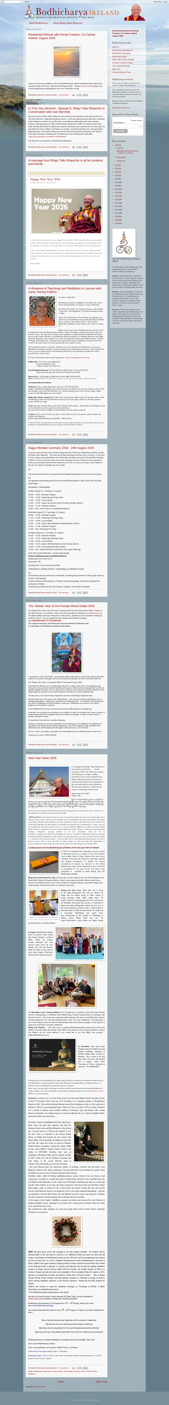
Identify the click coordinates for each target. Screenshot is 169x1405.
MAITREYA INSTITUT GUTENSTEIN (46, 621)
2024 (117, 169)
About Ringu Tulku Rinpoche (68, 23)
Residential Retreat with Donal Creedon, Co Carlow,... (127, 152)
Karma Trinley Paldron (89, 1371)
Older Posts (101, 1382)
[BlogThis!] (80, 95)
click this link (85, 86)
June (119, 148)
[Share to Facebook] (84, 95)
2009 (117, 220)
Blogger (95, 1400)
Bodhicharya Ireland (119, 56)
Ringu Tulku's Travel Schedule (123, 60)
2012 (117, 210)
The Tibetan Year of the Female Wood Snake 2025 (61, 606)
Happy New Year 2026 (45, 179)
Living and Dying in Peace (121, 72)
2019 (117, 186)
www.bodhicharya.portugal (42, 1305)
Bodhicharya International (121, 53)
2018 (117, 189)
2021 (117, 179)
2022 (117, 175)
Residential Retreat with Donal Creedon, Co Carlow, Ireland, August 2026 (125, 33)
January (120, 161)
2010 (117, 217)
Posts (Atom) (40, 1387)
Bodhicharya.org (95, 613)
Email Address (127, 123)
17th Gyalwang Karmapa (121, 66)
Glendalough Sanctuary (72, 1371)
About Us (115, 47)
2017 (117, 193)
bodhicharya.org (34, 1298)
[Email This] (77, 95)
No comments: (64, 95)
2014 (117, 203)
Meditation (32, 1374)
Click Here (116, 108)
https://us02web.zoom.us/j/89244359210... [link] (48, 556)
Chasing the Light (34, 1355)
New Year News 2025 (42, 758)
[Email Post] (73, 95)
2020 (117, 182)
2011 (117, 213)
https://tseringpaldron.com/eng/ (78, 358)
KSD (102, 1272)
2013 (117, 206)
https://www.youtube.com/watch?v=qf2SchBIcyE (47, 137)
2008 (117, 223)
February (120, 157)
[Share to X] (82, 95)
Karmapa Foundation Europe (122, 63)
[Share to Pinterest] (87, 95)
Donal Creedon (57, 1371)
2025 (117, 165)
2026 (117, 145)
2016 (117, 196)
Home (61, 1382)
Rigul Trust (116, 69)
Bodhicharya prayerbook (42, 1371)
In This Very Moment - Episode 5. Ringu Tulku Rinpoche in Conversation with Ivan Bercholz (66, 110)
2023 (117, 172)
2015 (117, 199)
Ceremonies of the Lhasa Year (39, 1351)
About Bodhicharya (38, 23)
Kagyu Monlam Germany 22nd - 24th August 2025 (61, 448)
